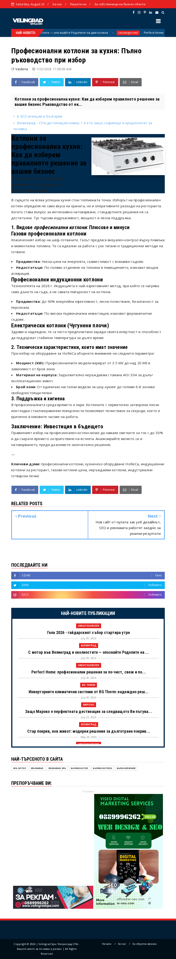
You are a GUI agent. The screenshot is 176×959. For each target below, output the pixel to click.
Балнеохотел (79, 768)
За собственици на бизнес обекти (120, 4)
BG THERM (88, 685)
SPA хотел (19, 768)
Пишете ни (78, 4)
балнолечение (126, 768)
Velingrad (37, 768)
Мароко (88, 704)
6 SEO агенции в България (39, 116)
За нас (57, 4)
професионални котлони (60, 227)
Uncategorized (111, 33)
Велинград (88, 645)
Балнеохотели (102, 768)
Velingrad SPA (57, 768)
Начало (106, 943)
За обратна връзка (144, 943)
